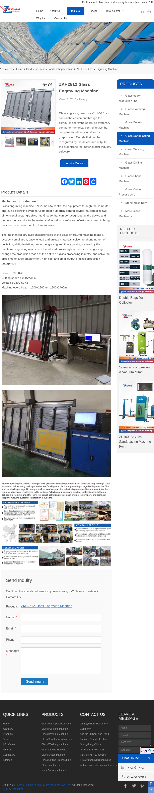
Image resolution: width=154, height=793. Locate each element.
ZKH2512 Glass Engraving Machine (97, 69)
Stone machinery (134, 202)
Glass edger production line (130, 98)
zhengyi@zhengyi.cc (99, 760)
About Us (55, 10)
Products (74, 10)
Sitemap (7, 760)
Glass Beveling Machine (131, 125)
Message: (12, 653)
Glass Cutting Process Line (130, 192)
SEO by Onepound (13, 789)
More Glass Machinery (129, 213)
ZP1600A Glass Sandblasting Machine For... (135, 441)
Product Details (14, 192)
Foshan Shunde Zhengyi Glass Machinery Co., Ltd (43, 785)
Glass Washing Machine (131, 152)
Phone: (10, 639)
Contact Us (60, 18)
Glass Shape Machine (130, 178)
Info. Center (113, 10)
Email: (11, 628)
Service (93, 10)
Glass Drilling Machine (130, 165)
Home (39, 10)
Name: (11, 617)
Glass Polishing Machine (132, 111)
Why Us (41, 18)
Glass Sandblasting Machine (56, 69)
